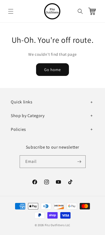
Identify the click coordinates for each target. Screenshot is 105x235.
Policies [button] (18, 129)
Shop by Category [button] (28, 115)
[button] (11, 11)
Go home (52, 69)
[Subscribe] (79, 161)
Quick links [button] (22, 102)
